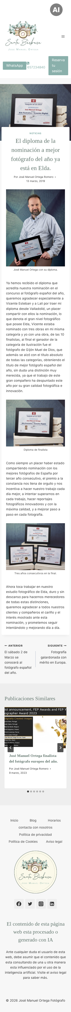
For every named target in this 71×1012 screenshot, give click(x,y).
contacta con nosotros (35, 827)
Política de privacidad (35, 834)
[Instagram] (41, 904)
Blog (33, 820)
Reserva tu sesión (58, 65)
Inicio (14, 820)
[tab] (28, 791)
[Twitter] (30, 904)
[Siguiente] (60, 747)
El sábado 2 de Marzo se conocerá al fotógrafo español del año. (18, 659)
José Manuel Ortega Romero (36, 176)
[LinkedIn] (52, 904)
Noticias (35, 133)
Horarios (54, 820)
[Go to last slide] (11, 747)
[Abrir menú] (62, 36)
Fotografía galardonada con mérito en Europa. (53, 654)
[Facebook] (19, 904)
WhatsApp (14, 65)
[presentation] (35, 727)
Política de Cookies (23, 841)
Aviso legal (54, 841)
